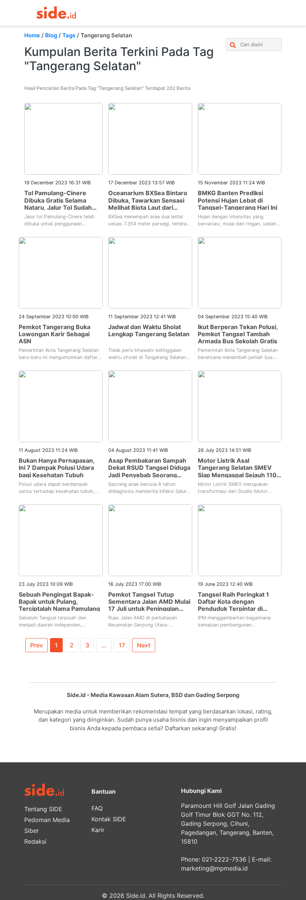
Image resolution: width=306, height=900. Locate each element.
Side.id (135, 895)
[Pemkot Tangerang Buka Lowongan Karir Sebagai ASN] (61, 272)
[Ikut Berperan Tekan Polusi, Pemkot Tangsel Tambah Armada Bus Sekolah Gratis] (240, 272)
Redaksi (35, 841)
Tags (68, 35)
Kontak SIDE (108, 819)
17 (122, 645)
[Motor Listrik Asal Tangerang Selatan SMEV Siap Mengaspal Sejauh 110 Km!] (240, 406)
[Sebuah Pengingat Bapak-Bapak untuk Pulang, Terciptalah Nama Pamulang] (61, 539)
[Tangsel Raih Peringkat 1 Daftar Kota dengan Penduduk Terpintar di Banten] (240, 539)
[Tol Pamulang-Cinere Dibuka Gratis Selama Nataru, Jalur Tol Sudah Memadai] (63, 138)
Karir (97, 830)
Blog (51, 35)
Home (32, 35)
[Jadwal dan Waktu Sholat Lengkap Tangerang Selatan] (150, 272)
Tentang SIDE (43, 809)
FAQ (97, 808)
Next (143, 645)
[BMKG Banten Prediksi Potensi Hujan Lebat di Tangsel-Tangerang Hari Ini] (240, 138)
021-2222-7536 (224, 859)
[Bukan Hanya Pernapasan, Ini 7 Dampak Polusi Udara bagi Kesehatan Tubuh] (61, 406)
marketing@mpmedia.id (214, 868)
